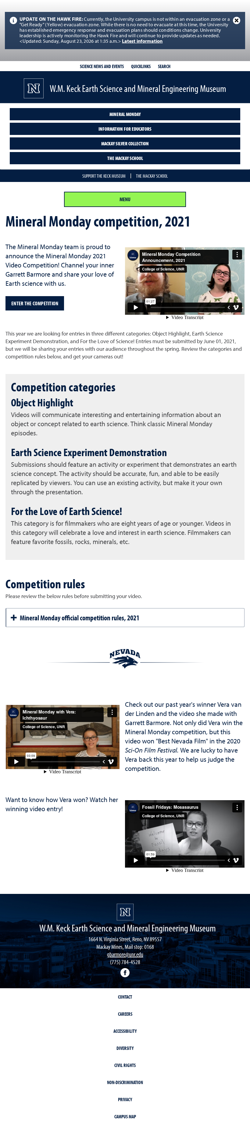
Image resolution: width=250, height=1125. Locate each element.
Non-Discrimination (125, 1082)
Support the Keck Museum (104, 176)
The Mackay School (125, 158)
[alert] (125, 30)
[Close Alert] (236, 20)
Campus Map (125, 1116)
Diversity (125, 1048)
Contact (125, 997)
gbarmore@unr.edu (125, 954)
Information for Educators (125, 129)
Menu (125, 199)
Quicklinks (141, 66)
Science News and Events (102, 66)
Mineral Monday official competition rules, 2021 (79, 617)
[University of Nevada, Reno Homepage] (125, 912)
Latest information (142, 41)
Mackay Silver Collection (125, 143)
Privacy (125, 1099)
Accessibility (125, 1031)
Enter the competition (34, 303)
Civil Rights (125, 1065)
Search (164, 66)
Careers (125, 1014)
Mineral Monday (125, 114)
